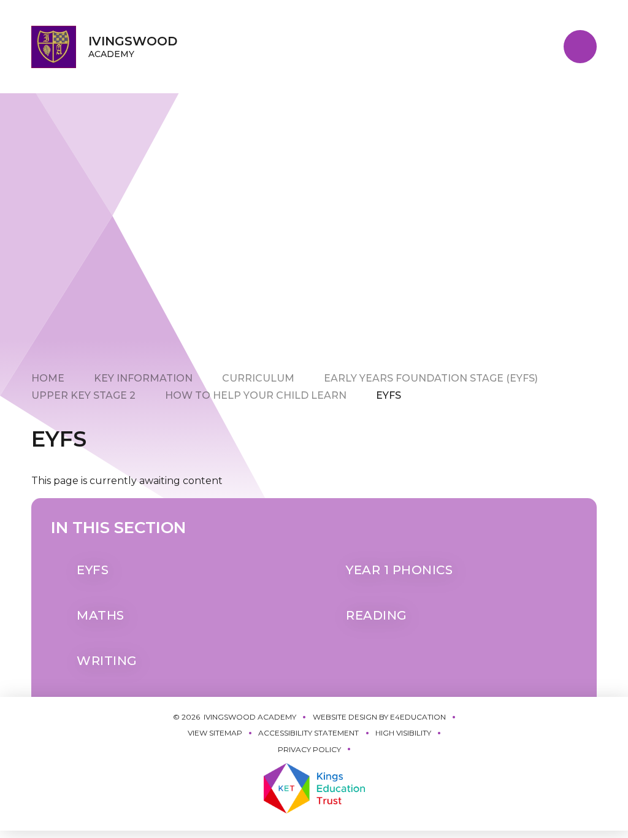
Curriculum (258, 378)
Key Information (143, 378)
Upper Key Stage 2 (83, 395)
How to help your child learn (256, 395)
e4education (418, 716)
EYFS (388, 395)
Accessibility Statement (308, 732)
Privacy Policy (309, 749)
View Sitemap (215, 732)
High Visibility (403, 732)
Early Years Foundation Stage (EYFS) (431, 378)
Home (47, 378)
